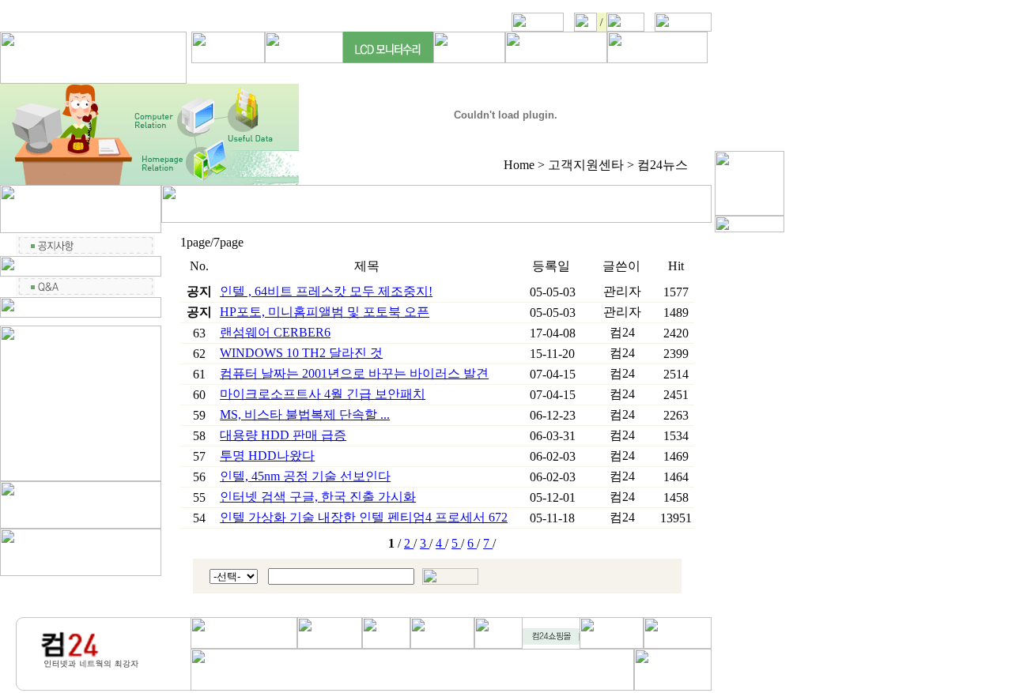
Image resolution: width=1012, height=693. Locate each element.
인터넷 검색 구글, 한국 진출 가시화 (318, 496)
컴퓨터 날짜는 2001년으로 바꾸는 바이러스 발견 (354, 373)
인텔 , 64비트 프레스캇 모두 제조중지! (326, 291)
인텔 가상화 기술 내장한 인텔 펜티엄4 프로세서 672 (364, 517)
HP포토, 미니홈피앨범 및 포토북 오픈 (324, 311)
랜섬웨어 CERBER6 (275, 332)
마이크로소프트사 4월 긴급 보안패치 (322, 394)
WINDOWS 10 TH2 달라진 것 (301, 353)
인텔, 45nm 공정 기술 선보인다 (305, 476)
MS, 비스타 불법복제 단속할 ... (305, 414)
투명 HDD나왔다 (267, 455)
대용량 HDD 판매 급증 (283, 435)
